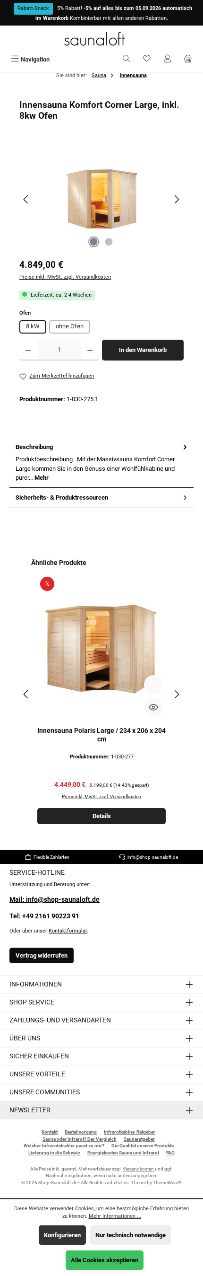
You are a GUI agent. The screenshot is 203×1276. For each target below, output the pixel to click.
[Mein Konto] (167, 59)
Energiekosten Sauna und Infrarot (123, 1152)
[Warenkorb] (188, 59)
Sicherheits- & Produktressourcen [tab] (62, 497)
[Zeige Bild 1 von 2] (94, 242)
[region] (101, 199)
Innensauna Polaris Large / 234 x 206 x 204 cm (101, 735)
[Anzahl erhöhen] (90, 350)
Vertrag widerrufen (42, 955)
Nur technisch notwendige (130, 1235)
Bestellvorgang (81, 1132)
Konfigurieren (62, 1235)
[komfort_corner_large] (101, 199)
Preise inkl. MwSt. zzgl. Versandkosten (65, 277)
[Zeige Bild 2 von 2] (109, 242)
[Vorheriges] (26, 199)
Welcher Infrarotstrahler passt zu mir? (64, 1145)
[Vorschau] (153, 707)
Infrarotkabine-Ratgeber (129, 1132)
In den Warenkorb (143, 349)
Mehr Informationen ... (115, 1216)
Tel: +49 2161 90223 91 (44, 916)
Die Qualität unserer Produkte (142, 1145)
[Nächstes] (176, 199)
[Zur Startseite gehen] (101, 38)
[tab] (101, 462)
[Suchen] (126, 59)
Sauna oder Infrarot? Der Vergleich (79, 1139)
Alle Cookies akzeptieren (104, 1260)
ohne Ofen (70, 326)
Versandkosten (138, 1168)
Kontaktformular (68, 931)
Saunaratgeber (139, 1139)
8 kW (33, 326)
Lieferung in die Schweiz (54, 1152)
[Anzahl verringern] (28, 350)
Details (102, 815)
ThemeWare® (167, 1182)
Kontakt (50, 1132)
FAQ (170, 1152)
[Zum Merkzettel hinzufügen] (153, 684)
